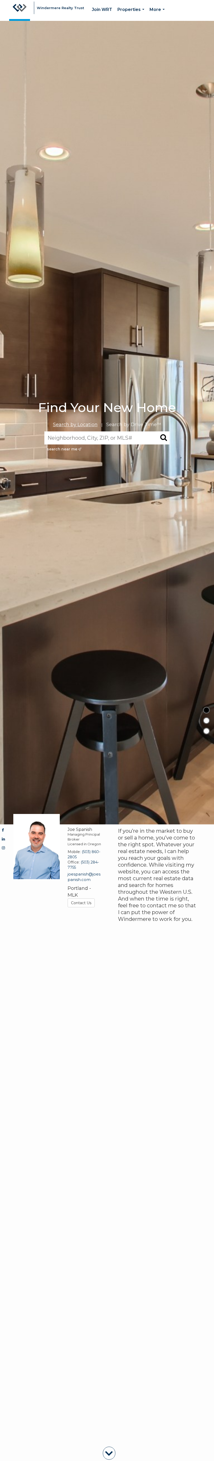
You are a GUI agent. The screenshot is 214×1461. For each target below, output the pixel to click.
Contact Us (81, 903)
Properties (131, 14)
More (158, 14)
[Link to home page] (19, 10)
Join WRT (102, 9)
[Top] (206, 710)
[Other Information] (206, 731)
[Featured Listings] (206, 720)
